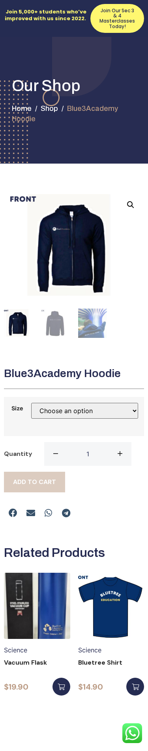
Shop (49, 108)
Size (17, 408)
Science (15, 650)
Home (22, 108)
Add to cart (34, 482)
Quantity (18, 454)
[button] (13, 513)
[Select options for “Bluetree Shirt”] (135, 687)
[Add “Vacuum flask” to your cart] (61, 687)
